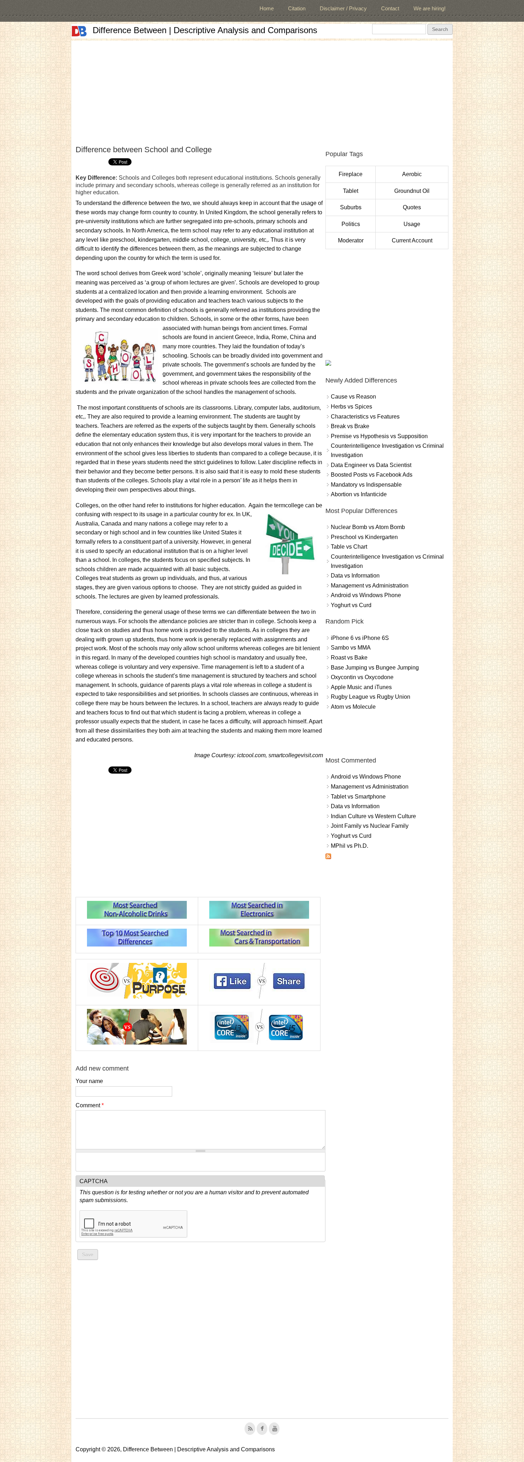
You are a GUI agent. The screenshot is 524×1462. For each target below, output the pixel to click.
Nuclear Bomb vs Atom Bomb (368, 527)
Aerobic (412, 174)
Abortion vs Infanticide (359, 494)
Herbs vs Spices (351, 407)
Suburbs (350, 207)
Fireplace (351, 174)
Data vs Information (355, 576)
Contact (390, 8)
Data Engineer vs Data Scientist (371, 465)
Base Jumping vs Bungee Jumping (375, 668)
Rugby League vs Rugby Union (370, 697)
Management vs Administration (370, 586)
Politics (350, 224)
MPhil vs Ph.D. (349, 846)
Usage (412, 224)
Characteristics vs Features (365, 417)
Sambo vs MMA (351, 648)
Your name (89, 1081)
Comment (90, 1105)
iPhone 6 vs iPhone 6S (360, 638)
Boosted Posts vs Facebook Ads (371, 475)
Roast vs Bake (349, 658)
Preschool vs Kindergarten (364, 537)
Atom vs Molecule (353, 707)
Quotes (412, 207)
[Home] (79, 31)
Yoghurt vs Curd (351, 605)
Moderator (351, 240)
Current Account (412, 240)
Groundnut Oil (412, 191)
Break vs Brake (350, 426)
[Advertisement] (262, 90)
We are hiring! (429, 8)
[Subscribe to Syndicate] (328, 857)
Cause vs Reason (353, 397)
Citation (296, 8)
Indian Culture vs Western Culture (373, 816)
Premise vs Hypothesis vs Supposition (379, 436)
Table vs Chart (349, 547)
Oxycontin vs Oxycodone (362, 677)
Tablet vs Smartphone (358, 797)
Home (267, 8)
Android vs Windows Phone (366, 595)
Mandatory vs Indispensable (366, 485)
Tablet (350, 191)
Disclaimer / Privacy (343, 8)
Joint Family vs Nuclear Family (370, 826)
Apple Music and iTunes (361, 687)
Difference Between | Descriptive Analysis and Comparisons (205, 30)
